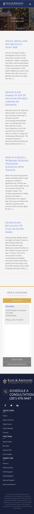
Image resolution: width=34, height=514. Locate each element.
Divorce (5, 463)
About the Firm (8, 420)
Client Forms (7, 424)
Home (13, 21)
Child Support (8, 472)
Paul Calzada (7, 454)
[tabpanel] (17, 330)
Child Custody (8, 468)
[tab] (17, 300)
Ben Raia (6, 446)
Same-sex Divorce (9, 484)
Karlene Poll (7, 450)
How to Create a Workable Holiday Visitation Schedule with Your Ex (17, 164)
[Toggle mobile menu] (30, 4)
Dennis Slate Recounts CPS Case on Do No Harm (14, 227)
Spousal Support (9, 480)
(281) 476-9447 (17, 320)
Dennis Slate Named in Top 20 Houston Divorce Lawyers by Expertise (16, 98)
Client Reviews (8, 428)
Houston (10, 306)
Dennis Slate (7, 442)
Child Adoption (8, 476)
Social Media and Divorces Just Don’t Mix (16, 44)
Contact (5, 433)
